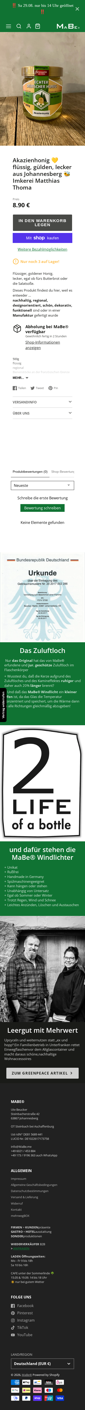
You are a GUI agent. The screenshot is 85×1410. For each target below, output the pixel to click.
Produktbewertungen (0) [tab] (30, 471)
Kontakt (16, 1210)
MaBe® (27, 1375)
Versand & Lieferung (24, 1197)
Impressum (18, 1179)
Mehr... (18, 378)
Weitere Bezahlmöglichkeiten (42, 249)
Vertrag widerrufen (3, 705)
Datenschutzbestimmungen (30, 1191)
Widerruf (17, 1203)
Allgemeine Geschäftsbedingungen (34, 1185)
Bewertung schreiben (42, 507)
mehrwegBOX (20, 1216)
